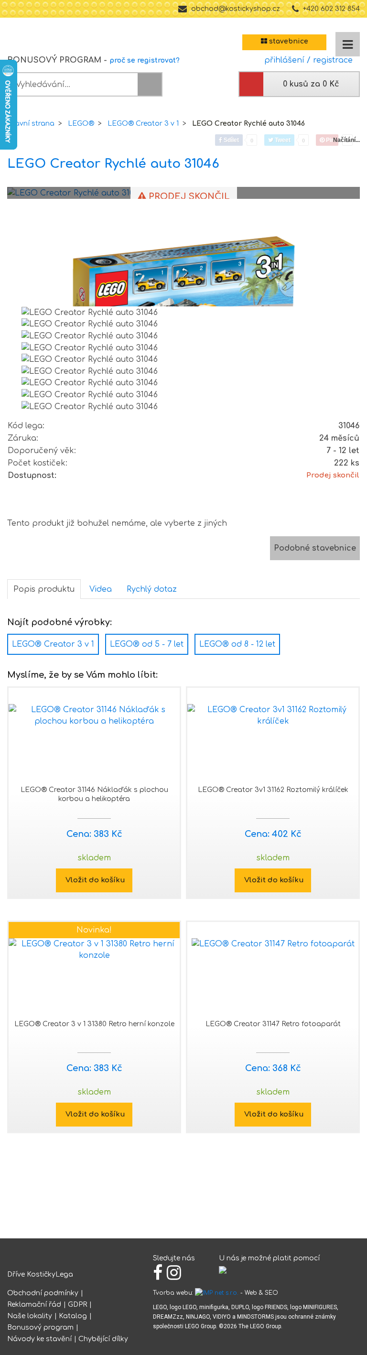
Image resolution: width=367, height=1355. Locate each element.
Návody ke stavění (39, 1339)
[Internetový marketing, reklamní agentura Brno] (216, 1293)
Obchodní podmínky (42, 1293)
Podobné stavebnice (315, 548)
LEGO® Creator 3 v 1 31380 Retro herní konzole (94, 1024)
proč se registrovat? (144, 60)
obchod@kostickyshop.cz (235, 8)
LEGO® (81, 123)
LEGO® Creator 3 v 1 (143, 123)
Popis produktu (44, 589)
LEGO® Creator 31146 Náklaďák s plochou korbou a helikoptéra (94, 794)
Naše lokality (29, 1316)
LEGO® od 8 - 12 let (237, 644)
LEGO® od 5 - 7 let (147, 644)
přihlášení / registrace (306, 60)
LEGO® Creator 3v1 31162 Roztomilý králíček (273, 789)
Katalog (73, 1316)
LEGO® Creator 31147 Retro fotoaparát (273, 1024)
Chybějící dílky (103, 1339)
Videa (100, 589)
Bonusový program (40, 1327)
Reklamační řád (34, 1304)
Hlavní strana (30, 123)
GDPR (77, 1304)
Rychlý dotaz (152, 589)
